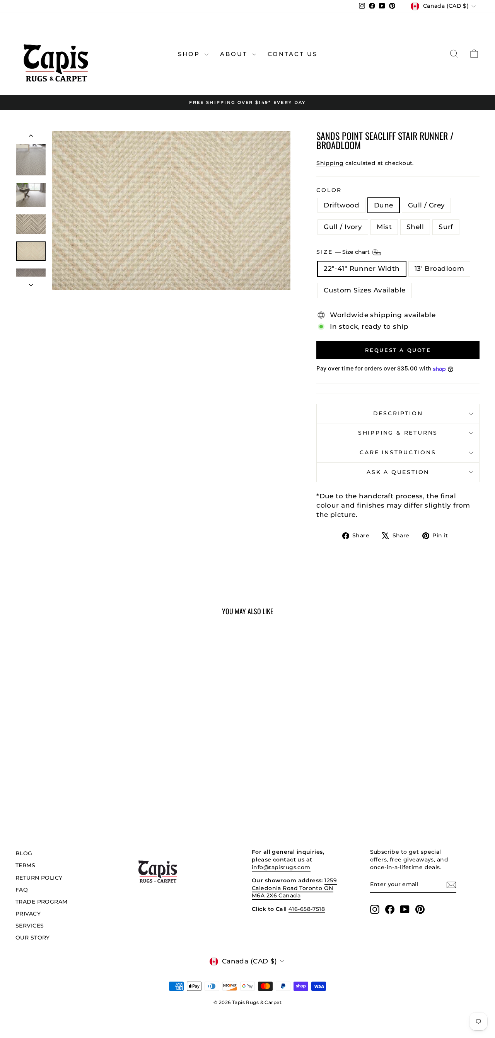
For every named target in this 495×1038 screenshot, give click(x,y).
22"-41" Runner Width (362, 268)
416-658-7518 (306, 908)
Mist (384, 227)
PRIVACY (28, 913)
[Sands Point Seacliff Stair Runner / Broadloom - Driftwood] (39, 779)
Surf (446, 227)
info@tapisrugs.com (281, 867)
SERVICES (29, 925)
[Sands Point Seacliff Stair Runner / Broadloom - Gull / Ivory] (70, 779)
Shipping (329, 163)
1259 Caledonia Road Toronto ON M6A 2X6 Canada (294, 888)
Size (343, 251)
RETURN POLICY (39, 877)
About (235, 54)
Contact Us (292, 54)
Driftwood (341, 205)
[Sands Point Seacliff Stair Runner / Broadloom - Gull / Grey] (59, 779)
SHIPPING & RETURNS (398, 432)
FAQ (21, 889)
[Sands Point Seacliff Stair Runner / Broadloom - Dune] (49, 779)
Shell (415, 227)
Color (329, 190)
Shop (190, 54)
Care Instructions (398, 452)
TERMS (25, 865)
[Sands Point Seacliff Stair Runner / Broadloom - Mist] (80, 779)
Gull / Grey (426, 205)
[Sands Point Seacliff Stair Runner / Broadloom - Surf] (101, 779)
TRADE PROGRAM (41, 901)
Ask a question (398, 472)
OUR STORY (32, 937)
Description (398, 413)
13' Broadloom (439, 268)
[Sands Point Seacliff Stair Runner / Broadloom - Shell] (91, 779)
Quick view (70, 734)
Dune (383, 205)
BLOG (23, 853)
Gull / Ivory (343, 227)
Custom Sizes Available (364, 290)
